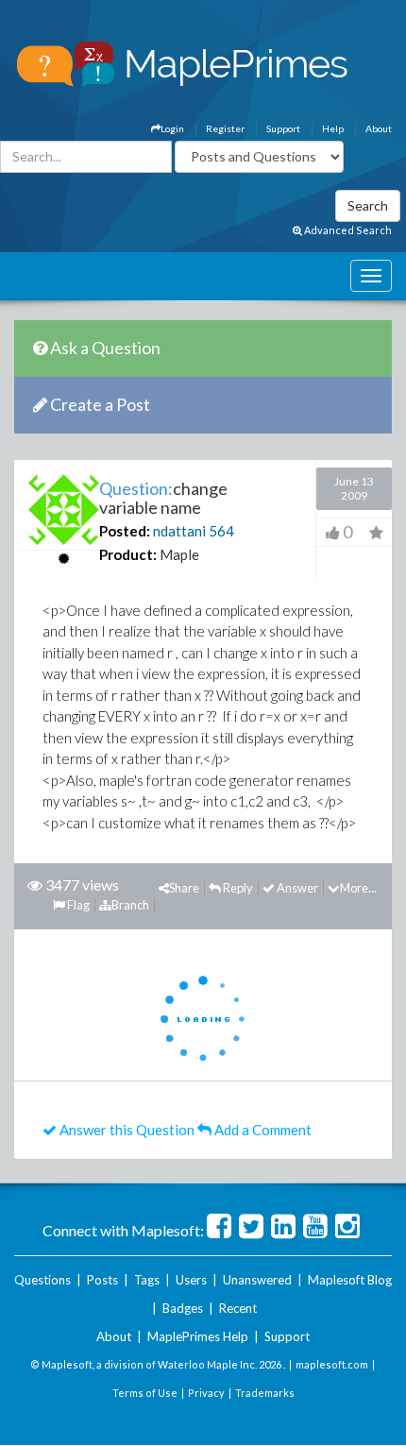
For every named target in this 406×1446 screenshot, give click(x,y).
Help (333, 128)
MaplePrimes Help (197, 1336)
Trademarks (265, 1392)
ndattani (179, 530)
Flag (77, 904)
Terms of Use (145, 1392)
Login (172, 128)
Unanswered (257, 1279)
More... (358, 887)
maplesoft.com (332, 1364)
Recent (238, 1308)
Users (191, 1279)
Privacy (206, 1392)
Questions (42, 1279)
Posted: (124, 530)
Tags (147, 1279)
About (378, 128)
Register (225, 128)
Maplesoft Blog (350, 1279)
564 (221, 530)
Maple (179, 554)
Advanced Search (347, 230)
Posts (102, 1279)
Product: (128, 554)
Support (283, 128)
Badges (182, 1308)
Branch (130, 904)
